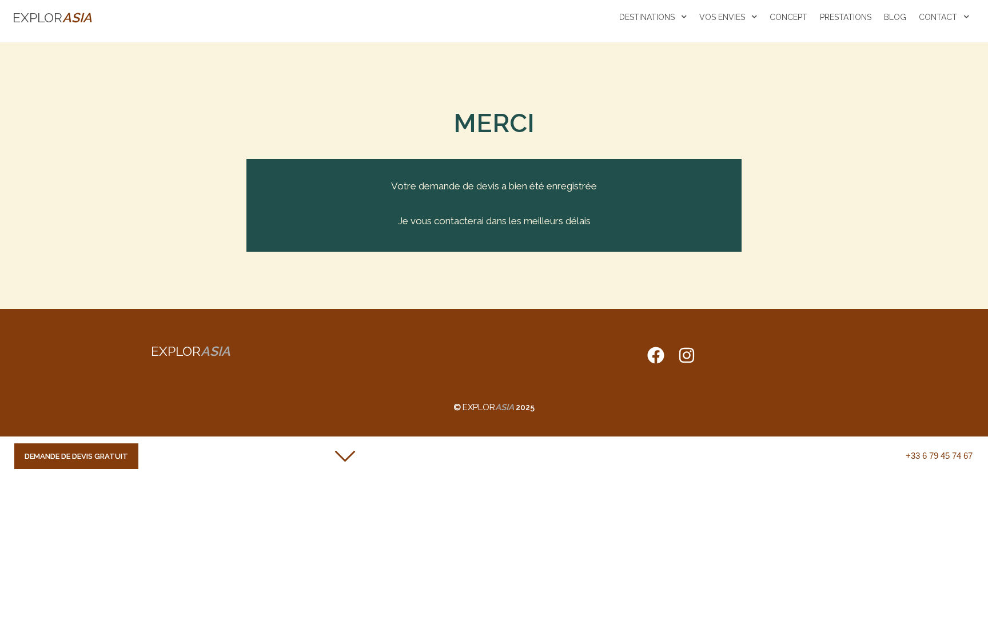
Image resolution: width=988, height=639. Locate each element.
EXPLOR (52, 17)
